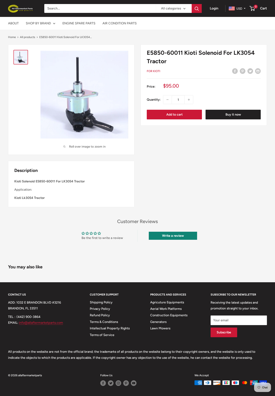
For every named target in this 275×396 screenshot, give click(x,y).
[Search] (197, 8)
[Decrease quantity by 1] (167, 99)
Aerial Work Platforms (166, 309)
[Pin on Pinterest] (242, 71)
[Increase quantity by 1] (189, 99)
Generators (158, 322)
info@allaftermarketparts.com (41, 323)
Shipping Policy (101, 302)
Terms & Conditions (104, 322)
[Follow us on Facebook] (103, 383)
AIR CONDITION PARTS (119, 23)
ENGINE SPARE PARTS (78, 23)
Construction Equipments (168, 315)
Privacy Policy (100, 309)
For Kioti (153, 71)
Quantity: (154, 99)
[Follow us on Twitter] (111, 383)
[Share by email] (258, 71)
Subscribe (224, 332)
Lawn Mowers (160, 328)
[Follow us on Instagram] (118, 383)
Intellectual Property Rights (110, 328)
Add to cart (174, 114)
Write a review (173, 236)
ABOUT (13, 23)
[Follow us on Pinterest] (126, 383)
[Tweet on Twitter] (250, 71)
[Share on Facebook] (235, 71)
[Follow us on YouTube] (133, 383)
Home (12, 37)
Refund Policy (100, 315)
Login (214, 8)
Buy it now (233, 114)
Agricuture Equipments (167, 302)
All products (27, 37)
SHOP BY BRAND (38, 23)
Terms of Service (102, 335)
